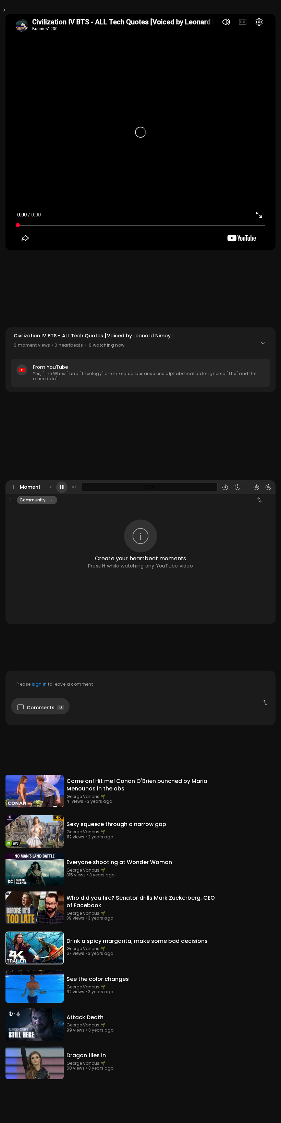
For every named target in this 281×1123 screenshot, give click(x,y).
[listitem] (140, 792)
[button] (140, 359)
